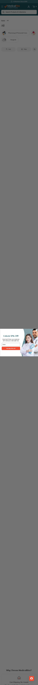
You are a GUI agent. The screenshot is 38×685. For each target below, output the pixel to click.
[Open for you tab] (31, 678)
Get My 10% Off (10, 348)
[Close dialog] (37, 330)
